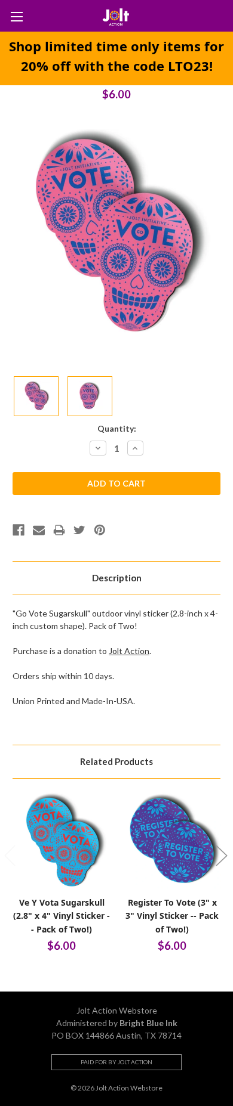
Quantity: (116, 428)
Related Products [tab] (116, 761)
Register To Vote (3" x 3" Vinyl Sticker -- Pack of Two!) (172, 916)
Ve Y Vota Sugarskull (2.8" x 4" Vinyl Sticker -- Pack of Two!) (61, 916)
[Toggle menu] (16, 16)
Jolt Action (129, 651)
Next (221, 855)
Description (117, 577)
